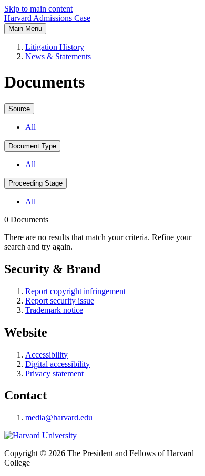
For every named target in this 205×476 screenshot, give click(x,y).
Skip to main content (38, 8)
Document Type (32, 146)
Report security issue (59, 300)
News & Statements (58, 56)
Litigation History (54, 46)
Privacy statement (54, 373)
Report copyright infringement (75, 291)
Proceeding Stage (35, 183)
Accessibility (46, 354)
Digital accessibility (57, 364)
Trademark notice (54, 310)
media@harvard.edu (59, 417)
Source (19, 109)
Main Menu (25, 29)
